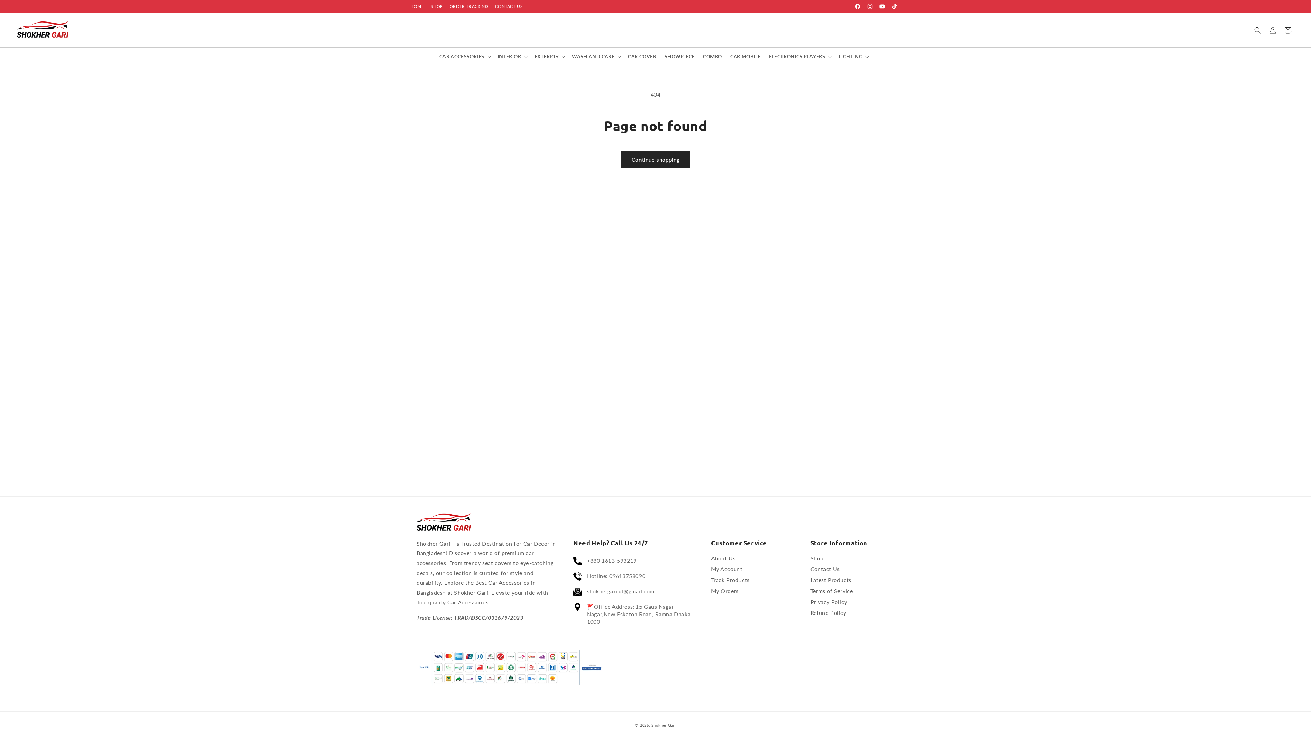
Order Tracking (469, 6)
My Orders (725, 591)
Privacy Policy (828, 601)
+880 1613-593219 (612, 560)
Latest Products (830, 580)
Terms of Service (831, 591)
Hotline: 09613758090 (616, 576)
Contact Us (509, 6)
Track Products (730, 580)
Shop (436, 6)
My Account (727, 569)
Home (417, 6)
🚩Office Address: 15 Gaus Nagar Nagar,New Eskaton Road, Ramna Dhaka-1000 (640, 614)
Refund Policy (828, 612)
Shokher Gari (663, 725)
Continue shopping (656, 160)
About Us (723, 558)
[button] (1257, 30)
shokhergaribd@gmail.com (620, 591)
